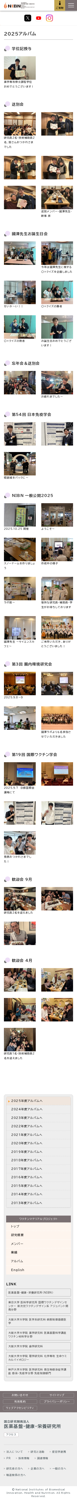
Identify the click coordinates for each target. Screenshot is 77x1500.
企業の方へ (38, 1468)
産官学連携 (59, 1451)
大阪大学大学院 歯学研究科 (25, 1346)
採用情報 (24, 1458)
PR (8, 1458)
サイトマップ (57, 1395)
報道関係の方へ (16, 1475)
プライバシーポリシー (57, 1401)
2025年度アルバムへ (27, 1100)
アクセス (11, 1434)
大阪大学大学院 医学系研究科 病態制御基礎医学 (37, 1321)
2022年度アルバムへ (27, 1126)
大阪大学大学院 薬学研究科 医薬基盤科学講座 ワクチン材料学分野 (37, 1334)
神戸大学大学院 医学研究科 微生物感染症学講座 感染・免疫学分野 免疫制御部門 (37, 1371)
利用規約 (20, 1401)
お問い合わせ (20, 1395)
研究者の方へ (14, 1468)
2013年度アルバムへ (26, 1203)
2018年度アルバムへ (26, 1160)
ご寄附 (60, 8)
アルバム (17, 1261)
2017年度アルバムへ (26, 1168)
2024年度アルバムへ (27, 1109)
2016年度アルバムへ (27, 1177)
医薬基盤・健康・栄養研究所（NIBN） (31, 1292)
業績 (14, 1252)
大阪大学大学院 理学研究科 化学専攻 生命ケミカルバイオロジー (37, 1358)
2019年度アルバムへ (27, 1151)
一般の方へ (59, 1468)
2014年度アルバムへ (27, 1194)
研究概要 (17, 1235)
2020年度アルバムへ (27, 1143)
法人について (14, 1451)
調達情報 (42, 1458)
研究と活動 (37, 1451)
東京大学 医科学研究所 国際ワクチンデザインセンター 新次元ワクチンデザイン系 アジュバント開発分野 (38, 1306)
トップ (15, 1226)
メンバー (17, 1243)
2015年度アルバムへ (27, 1185)
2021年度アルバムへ (26, 1134)
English (17, 1270)
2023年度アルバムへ (27, 1117)
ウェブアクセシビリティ (20, 1408)
